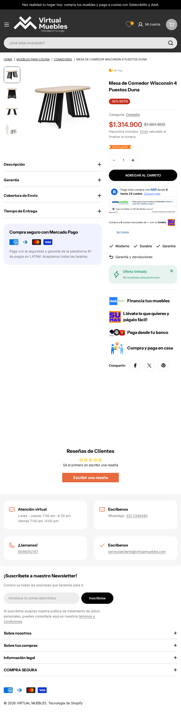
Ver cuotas (122, 232)
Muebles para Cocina (33, 59)
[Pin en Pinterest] (163, 365)
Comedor (133, 115)
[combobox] (90, 43)
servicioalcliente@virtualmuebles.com (137, 552)
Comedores (63, 59)
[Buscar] (170, 43)
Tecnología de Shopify (65, 703)
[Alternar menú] (6, 24)
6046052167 (28, 552)
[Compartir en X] (149, 365)
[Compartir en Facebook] (135, 365)
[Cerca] (171, 270)
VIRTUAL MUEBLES (31, 703)
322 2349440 (137, 516)
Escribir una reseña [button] (90, 477)
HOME (8, 59)
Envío (144, 131)
